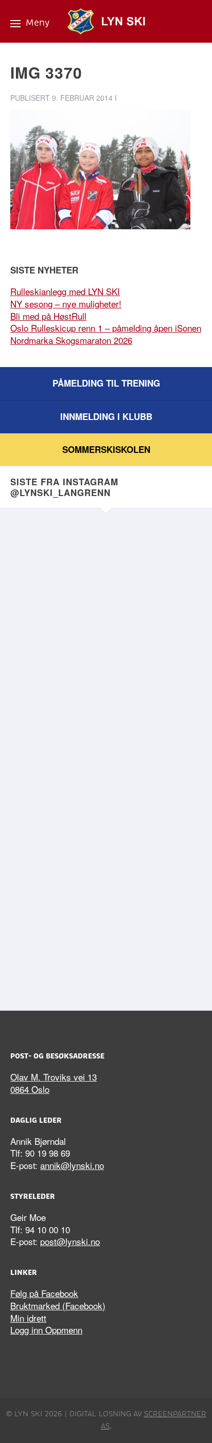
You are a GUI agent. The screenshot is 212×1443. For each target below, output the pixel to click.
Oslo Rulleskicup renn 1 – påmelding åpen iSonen (105, 327)
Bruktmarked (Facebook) (57, 1305)
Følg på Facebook (44, 1293)
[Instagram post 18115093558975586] (106, 813)
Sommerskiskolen (106, 449)
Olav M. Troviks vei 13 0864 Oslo (53, 1082)
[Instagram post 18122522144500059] (106, 925)
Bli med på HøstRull (48, 315)
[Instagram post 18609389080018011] (106, 701)
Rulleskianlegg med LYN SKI (65, 291)
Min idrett (28, 1317)
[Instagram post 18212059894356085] (106, 588)
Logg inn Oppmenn (46, 1329)
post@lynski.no (70, 1241)
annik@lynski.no (72, 1165)
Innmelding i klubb (106, 416)
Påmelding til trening (106, 383)
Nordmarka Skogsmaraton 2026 (71, 340)
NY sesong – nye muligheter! (65, 303)
